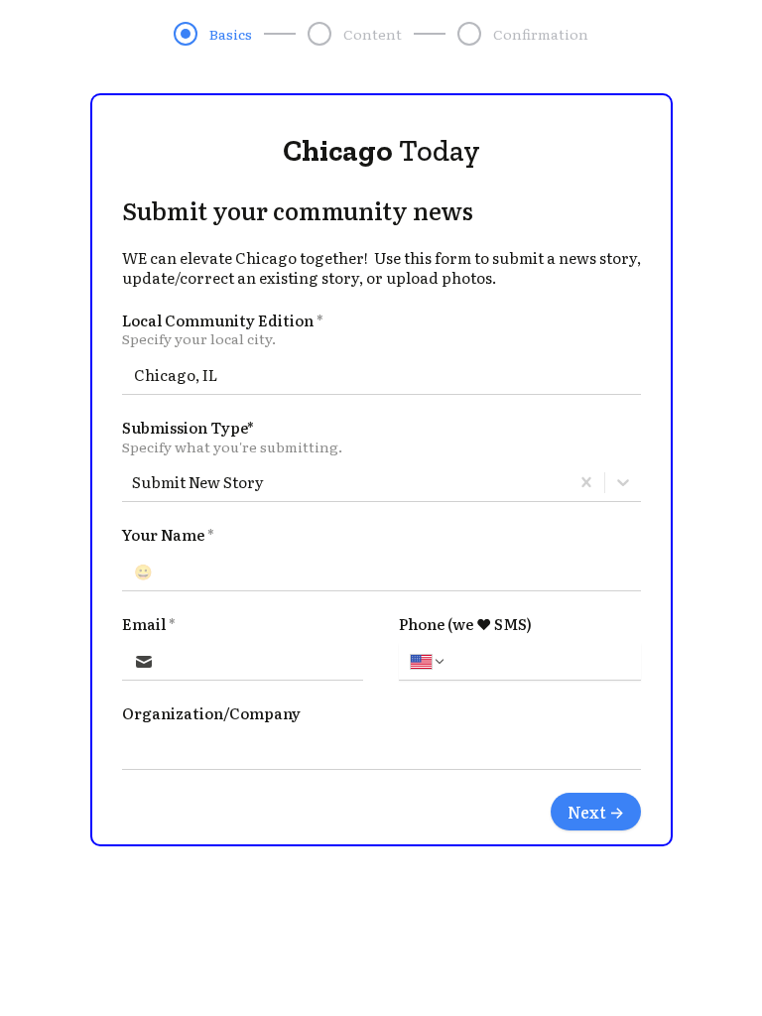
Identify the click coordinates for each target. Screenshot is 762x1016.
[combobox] (133, 482)
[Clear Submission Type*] (586, 482)
